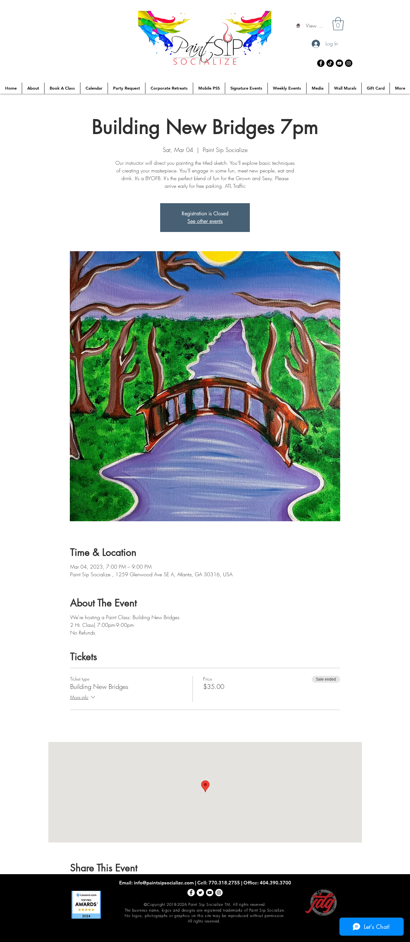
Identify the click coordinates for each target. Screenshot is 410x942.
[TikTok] (330, 63)
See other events (205, 221)
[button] (338, 23)
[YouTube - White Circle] (209, 892)
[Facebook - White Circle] (191, 892)
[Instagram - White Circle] (219, 892)
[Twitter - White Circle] (200, 892)
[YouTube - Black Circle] (339, 63)
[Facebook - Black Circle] (320, 63)
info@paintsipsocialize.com (164, 883)
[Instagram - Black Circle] (348, 63)
